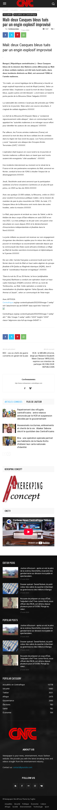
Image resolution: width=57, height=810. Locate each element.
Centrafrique (8, 302)
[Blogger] (15, 785)
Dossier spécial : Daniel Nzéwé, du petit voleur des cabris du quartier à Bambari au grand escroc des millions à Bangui (36, 587)
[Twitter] (11, 35)
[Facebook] (5, 35)
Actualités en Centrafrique (30, 10)
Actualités (14, 10)
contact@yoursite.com (22, 767)
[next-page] (8, 454)
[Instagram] (35, 785)
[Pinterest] (17, 35)
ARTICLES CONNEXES (13, 401)
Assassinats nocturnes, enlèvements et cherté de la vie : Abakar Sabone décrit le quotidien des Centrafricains (35, 428)
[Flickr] (28, 785)
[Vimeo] (31, 388)
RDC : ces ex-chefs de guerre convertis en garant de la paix (15, 354)
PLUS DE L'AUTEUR (34, 401)
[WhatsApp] (23, 35)
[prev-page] (4, 454)
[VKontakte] (41, 785)
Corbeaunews (13, 29)
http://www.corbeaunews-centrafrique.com (28, 383)
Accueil (5, 10)
